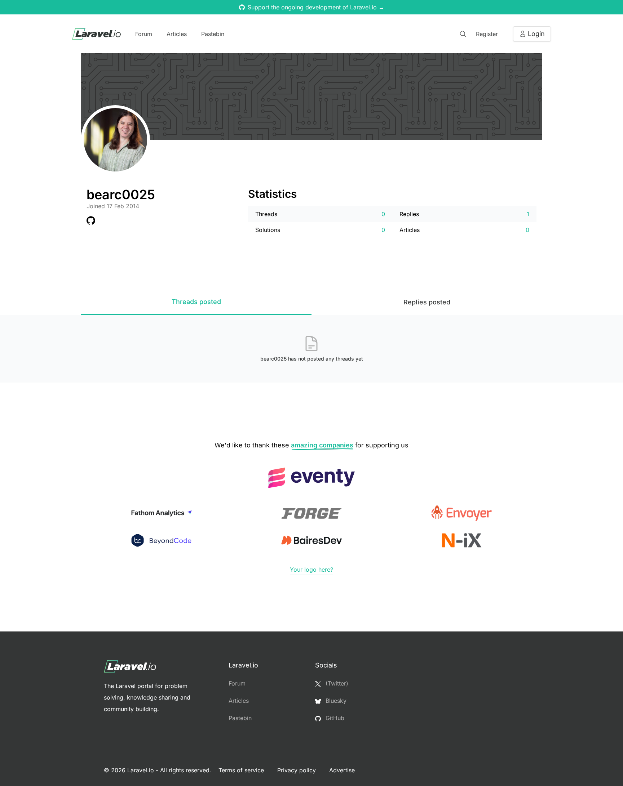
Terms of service (242, 770)
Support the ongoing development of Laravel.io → (316, 7)
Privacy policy (297, 770)
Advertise (342, 770)
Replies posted (426, 302)
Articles (177, 33)
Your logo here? (311, 569)
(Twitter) (336, 683)
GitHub (334, 718)
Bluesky (335, 700)
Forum (143, 33)
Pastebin (212, 33)
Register (487, 33)
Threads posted (196, 301)
